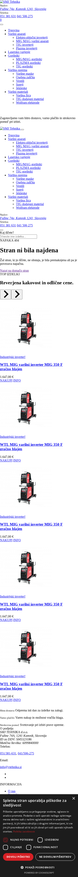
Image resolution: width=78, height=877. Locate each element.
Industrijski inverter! (12, 357)
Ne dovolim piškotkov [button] (55, 857)
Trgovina (13, 30)
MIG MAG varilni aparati (32, 41)
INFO (17, 380)
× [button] (73, 798)
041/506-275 (26, 753)
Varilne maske (25, 73)
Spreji (19, 84)
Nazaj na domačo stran (14, 270)
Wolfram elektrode (27, 102)
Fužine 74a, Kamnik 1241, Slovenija (23, 9)
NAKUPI (6, 380)
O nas (11, 791)
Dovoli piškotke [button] (18, 857)
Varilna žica (23, 95)
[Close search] (1, 230)
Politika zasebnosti (24, 831)
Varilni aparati (17, 34)
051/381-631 (8, 753)
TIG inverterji (24, 44)
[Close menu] (22, 129)
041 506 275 (25, 16)
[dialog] (39, 835)
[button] (39, 867)
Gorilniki (13, 55)
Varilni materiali (18, 91)
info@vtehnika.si (11, 767)
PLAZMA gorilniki (28, 62)
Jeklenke (21, 88)
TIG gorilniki (24, 66)
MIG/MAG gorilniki (29, 59)
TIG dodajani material (30, 99)
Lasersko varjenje (19, 52)
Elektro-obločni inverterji (32, 37)
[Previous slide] (5, 294)
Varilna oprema (17, 70)
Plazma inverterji (26, 48)
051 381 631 (8, 16)
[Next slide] (16, 294)
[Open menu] (1, 24)
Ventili (20, 81)
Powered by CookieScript (39, 872)
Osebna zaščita (25, 77)
